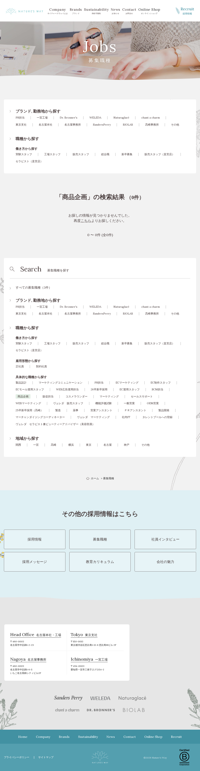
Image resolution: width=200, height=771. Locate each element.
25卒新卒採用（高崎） (29, 410)
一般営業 (129, 403)
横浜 (71, 445)
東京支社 (21, 124)
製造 (58, 410)
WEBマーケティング (28, 403)
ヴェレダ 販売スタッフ (68, 403)
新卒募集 (126, 154)
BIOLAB (128, 124)
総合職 (105, 154)
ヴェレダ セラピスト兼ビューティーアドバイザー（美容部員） (55, 424)
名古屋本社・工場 (35, 635)
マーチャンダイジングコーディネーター (40, 417)
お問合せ (129, 10)
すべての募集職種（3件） (34, 287)
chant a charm (150, 117)
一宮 (36, 445)
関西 (18, 445)
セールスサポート (142, 396)
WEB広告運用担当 (67, 389)
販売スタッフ (81, 154)
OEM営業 (153, 403)
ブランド (76, 10)
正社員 (20, 366)
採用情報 (187, 10)
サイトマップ (46, 757)
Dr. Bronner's (68, 117)
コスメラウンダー (77, 396)
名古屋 (108, 445)
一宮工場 (42, 117)
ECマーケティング (127, 382)
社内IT (126, 417)
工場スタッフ (52, 154)
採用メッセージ (34, 561)
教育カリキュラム (100, 561)
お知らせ (115, 10)
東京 (88, 445)
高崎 (53, 445)
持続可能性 (96, 10)
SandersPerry (102, 124)
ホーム (95, 478)
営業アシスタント (101, 410)
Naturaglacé (121, 117)
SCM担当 (157, 389)
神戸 (126, 445)
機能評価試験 (103, 403)
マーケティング (109, 396)
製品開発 (163, 410)
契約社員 (41, 366)
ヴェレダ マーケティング (93, 417)
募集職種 (100, 539)
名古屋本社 (45, 124)
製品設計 (21, 382)
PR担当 (20, 117)
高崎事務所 (152, 124)
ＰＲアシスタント (135, 410)
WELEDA (95, 117)
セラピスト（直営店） (29, 161)
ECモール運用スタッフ (30, 389)
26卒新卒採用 (99, 389)
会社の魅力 (165, 561)
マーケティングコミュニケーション (60, 382)
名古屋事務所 (72, 124)
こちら (86, 220)
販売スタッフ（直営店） (160, 154)
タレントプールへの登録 (157, 417)
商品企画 (23, 396)
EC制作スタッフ (161, 382)
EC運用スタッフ (130, 389)
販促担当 (48, 396)
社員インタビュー (165, 539)
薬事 (75, 410)
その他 (175, 124)
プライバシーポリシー (16, 757)
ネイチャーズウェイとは (57, 10)
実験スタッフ (24, 154)
